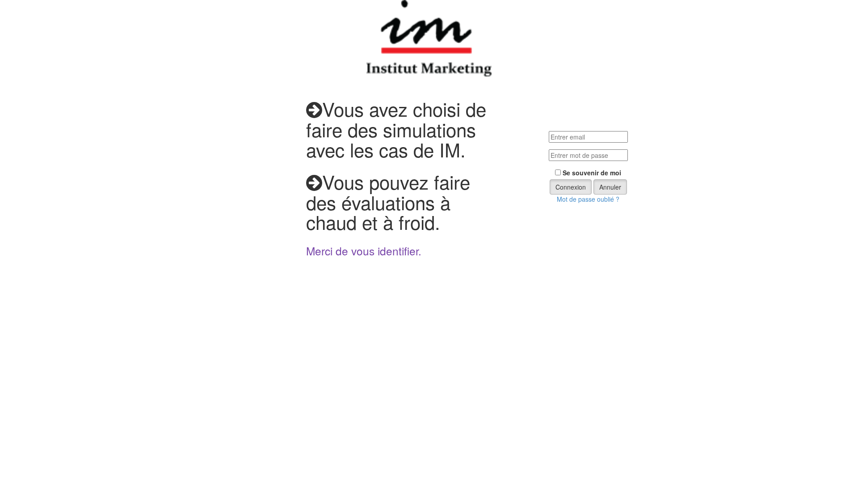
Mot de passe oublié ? (588, 199)
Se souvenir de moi (592, 172)
